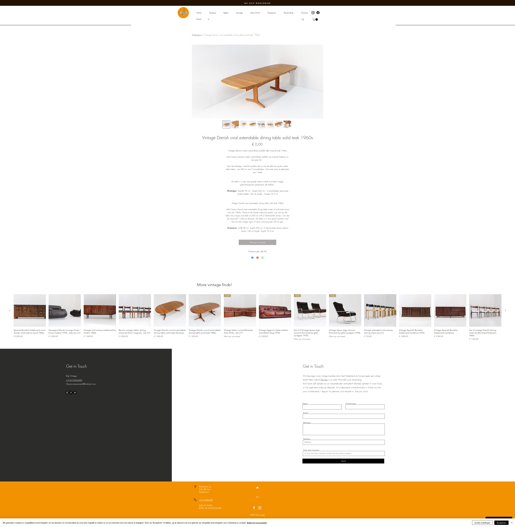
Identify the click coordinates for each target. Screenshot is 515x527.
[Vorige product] (9, 310)
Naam (305, 403)
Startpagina (197, 34)
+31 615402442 (206, 500)
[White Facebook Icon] (254, 508)
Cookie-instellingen (482, 522)
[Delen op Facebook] (252, 257)
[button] (315, 19)
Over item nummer (311, 450)
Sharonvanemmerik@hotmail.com (81, 383)
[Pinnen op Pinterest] (257, 257)
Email (305, 413)
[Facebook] (318, 13)
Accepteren (501, 522)
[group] (257, 317)
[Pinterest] (75, 392)
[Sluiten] (511, 523)
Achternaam (351, 403)
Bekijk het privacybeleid (257, 522)
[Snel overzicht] (30, 310)
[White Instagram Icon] (260, 508)
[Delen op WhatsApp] (262, 257)
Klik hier (324, 379)
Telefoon (306, 439)
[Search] (303, 19)
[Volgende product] (505, 310)
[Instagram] (313, 13)
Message (307, 423)
